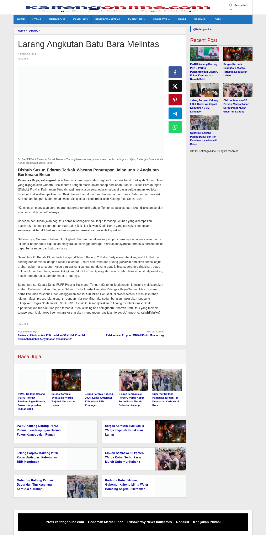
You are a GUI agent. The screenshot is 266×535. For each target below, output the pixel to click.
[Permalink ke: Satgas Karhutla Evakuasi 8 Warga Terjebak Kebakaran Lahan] (66, 380)
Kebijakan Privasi (206, 522)
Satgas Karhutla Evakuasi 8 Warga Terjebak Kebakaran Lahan (63, 399)
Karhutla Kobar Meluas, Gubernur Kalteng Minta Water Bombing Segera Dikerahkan (126, 484)
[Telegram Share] (175, 113)
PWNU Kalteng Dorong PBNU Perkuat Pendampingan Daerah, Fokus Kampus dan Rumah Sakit (32, 401)
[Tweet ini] (175, 86)
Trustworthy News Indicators (149, 522)
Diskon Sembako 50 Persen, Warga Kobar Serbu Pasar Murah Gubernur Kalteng (131, 399)
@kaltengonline (202, 29)
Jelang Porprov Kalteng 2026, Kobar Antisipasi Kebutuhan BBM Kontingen (99, 399)
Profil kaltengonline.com (65, 522)
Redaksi (182, 522)
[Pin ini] (175, 99)
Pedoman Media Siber (105, 522)
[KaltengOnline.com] (120, 8)
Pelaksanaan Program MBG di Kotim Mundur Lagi (135, 333)
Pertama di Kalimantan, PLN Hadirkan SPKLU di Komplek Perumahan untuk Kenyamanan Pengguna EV (52, 335)
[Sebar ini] (175, 72)
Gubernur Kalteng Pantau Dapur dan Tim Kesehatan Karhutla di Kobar (165, 399)
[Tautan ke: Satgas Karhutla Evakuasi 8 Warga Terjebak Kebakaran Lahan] (237, 54)
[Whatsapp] (175, 127)
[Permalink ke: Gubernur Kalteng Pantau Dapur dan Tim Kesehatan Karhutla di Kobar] (167, 380)
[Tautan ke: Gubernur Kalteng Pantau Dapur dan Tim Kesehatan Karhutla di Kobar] (204, 123)
